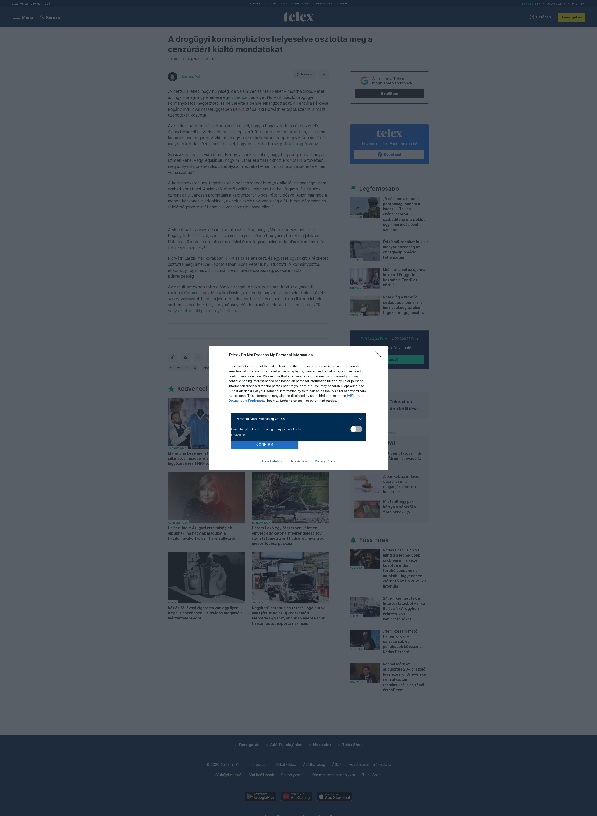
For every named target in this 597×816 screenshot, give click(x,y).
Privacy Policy (325, 461)
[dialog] (298, 408)
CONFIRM (265, 444)
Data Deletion (272, 461)
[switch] (356, 429)
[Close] (379, 355)
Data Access (298, 461)
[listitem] (296, 418)
